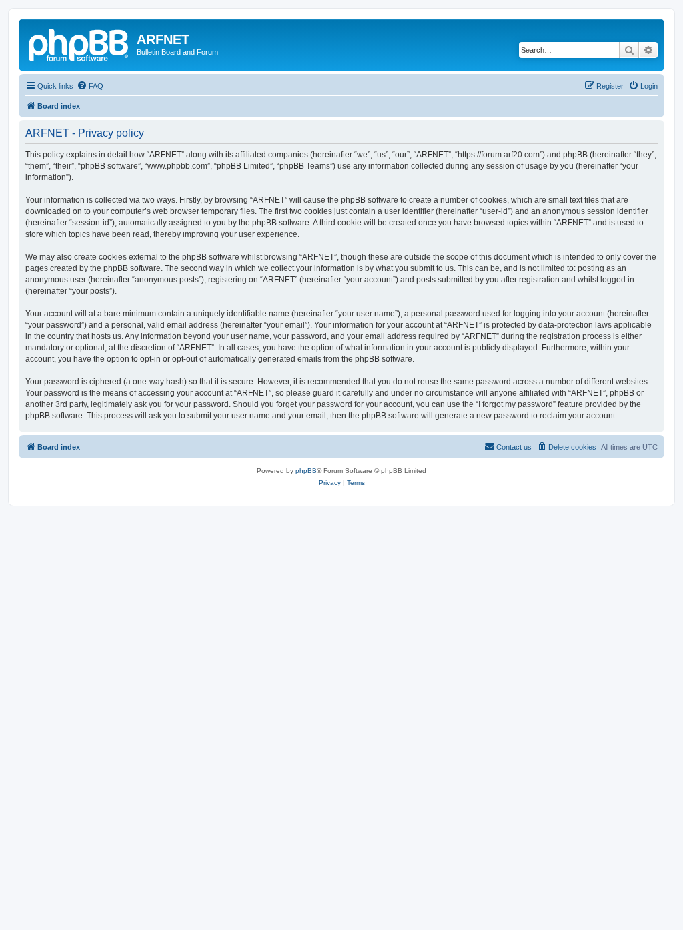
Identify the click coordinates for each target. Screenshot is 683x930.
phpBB (306, 470)
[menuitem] (90, 86)
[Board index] (79, 43)
